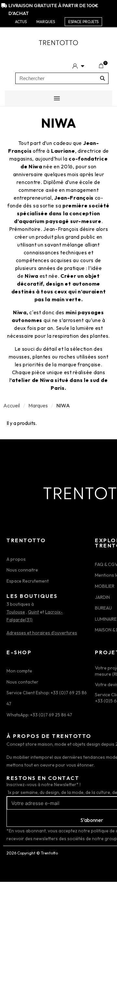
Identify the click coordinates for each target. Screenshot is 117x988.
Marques (38, 405)
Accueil (11, 405)
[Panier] (101, 66)
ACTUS (21, 21)
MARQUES (45, 21)
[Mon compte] (78, 66)
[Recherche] (102, 78)
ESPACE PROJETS (83, 21)
